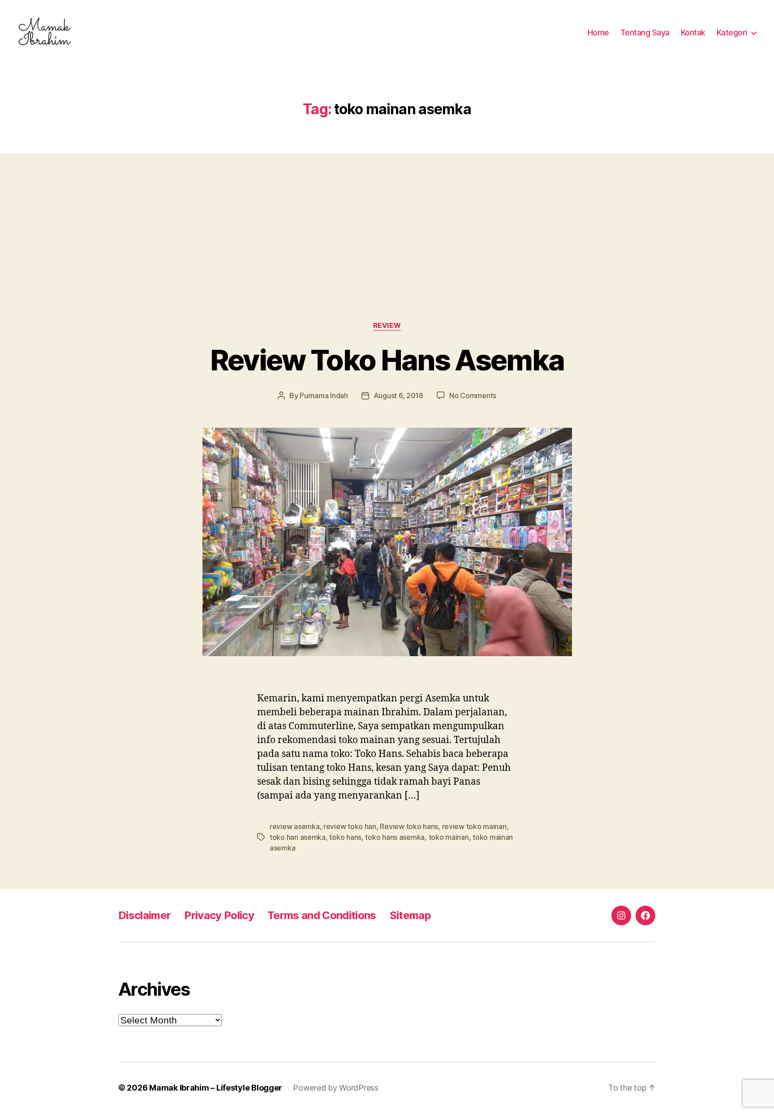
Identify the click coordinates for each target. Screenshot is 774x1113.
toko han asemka (298, 837)
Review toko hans (409, 826)
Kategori (732, 32)
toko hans (345, 837)
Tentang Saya (645, 32)
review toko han (349, 826)
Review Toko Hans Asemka (387, 360)
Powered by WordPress (335, 1087)
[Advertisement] (387, 219)
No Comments (472, 395)
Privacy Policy (219, 915)
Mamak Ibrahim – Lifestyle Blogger (215, 1087)
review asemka (295, 826)
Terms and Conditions (321, 915)
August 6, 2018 (398, 395)
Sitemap (410, 915)
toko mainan (449, 837)
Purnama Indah (324, 395)
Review (387, 326)
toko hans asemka (395, 837)
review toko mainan (474, 826)
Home (598, 32)
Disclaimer (144, 915)
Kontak (693, 32)
